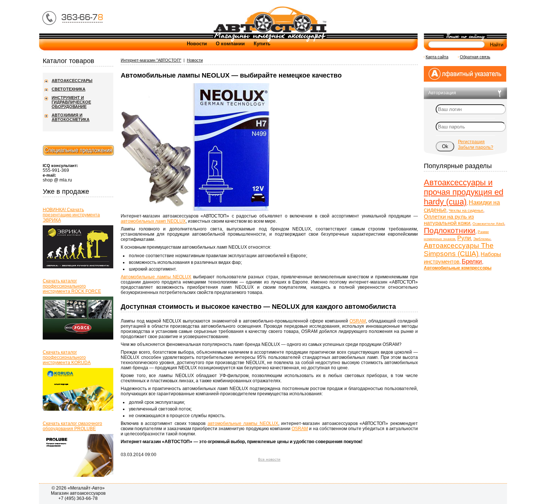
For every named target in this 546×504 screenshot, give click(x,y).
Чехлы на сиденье (466, 210)
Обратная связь (475, 57)
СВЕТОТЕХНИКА (68, 89)
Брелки (472, 261)
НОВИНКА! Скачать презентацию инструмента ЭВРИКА (71, 215)
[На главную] (269, 32)
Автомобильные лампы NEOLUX (156, 276)
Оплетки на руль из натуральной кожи (449, 219)
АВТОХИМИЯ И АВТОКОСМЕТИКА (71, 117)
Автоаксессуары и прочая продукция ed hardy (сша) (463, 192)
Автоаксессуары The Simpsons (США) (459, 250)
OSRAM (358, 321)
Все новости (269, 459)
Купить (262, 43)
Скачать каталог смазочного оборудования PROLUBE (72, 426)
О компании (230, 43)
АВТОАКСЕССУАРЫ (72, 80)
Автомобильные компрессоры (457, 268)
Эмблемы (481, 239)
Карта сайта (437, 57)
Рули (464, 238)
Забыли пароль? (475, 147)
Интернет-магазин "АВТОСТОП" (151, 60)
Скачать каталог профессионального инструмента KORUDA (67, 357)
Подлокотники (449, 230)
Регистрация (471, 141)
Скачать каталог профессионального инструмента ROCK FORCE (72, 286)
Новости (197, 43)
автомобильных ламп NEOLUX (153, 221)
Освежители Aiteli (488, 224)
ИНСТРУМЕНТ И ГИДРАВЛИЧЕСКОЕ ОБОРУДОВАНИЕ (71, 102)
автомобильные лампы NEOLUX (243, 423)
